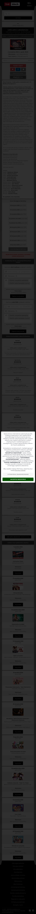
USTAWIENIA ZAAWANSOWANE (18, 474)
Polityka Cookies (20, 470)
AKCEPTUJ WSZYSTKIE (18, 479)
